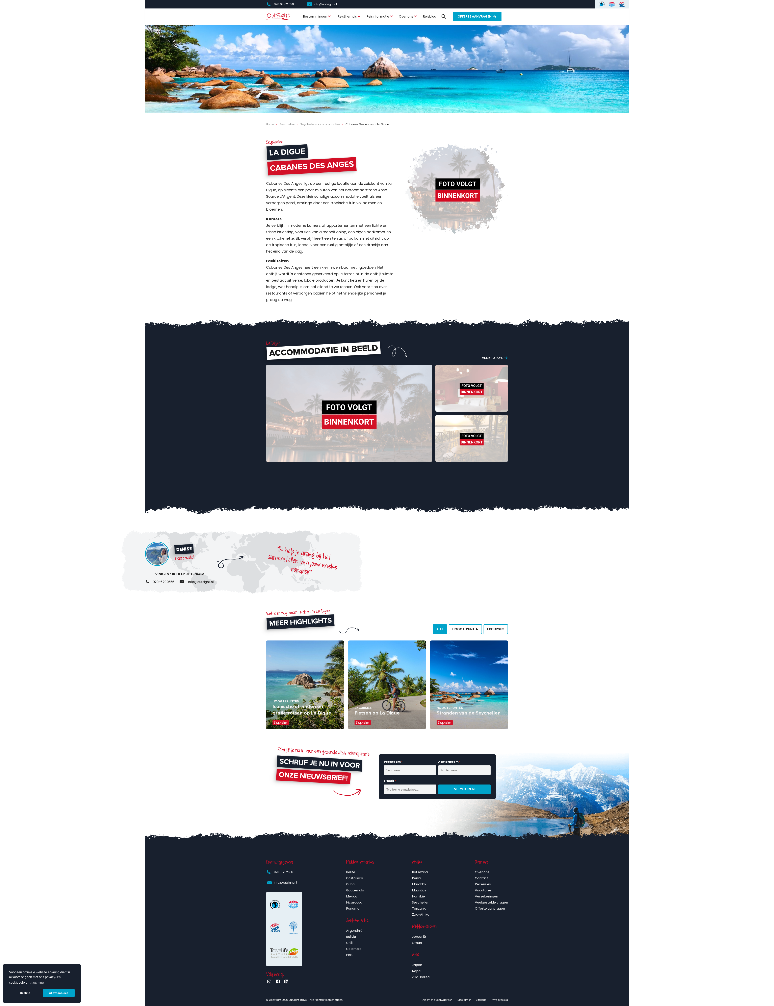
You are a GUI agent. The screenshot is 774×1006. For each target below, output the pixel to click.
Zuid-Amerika (357, 920)
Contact (481, 878)
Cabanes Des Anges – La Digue (367, 124)
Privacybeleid (500, 1000)
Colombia (353, 948)
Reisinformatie (377, 16)
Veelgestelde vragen (491, 902)
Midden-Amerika (360, 862)
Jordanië (419, 936)
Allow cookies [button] (58, 993)
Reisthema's (347, 16)
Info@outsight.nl (285, 883)
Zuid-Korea (421, 977)
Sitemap (481, 1000)
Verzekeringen (486, 896)
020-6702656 (283, 872)
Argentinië (354, 930)
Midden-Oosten (424, 926)
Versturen (464, 789)
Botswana (420, 872)
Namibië (418, 896)
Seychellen (287, 124)
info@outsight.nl (325, 4)
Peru (349, 955)
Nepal (416, 971)
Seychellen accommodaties (320, 124)
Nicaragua (354, 902)
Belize (350, 872)
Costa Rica (354, 878)
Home (270, 124)
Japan (417, 965)
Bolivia (351, 936)
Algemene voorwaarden (437, 1000)
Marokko (419, 884)
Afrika (417, 862)
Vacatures (483, 890)
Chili (349, 942)
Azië (415, 955)
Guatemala (355, 890)
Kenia (416, 878)
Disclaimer (464, 1000)
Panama (352, 908)
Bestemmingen (315, 16)
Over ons (406, 16)
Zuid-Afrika (420, 914)
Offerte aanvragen (474, 16)
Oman (417, 942)
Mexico (351, 896)
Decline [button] (25, 993)
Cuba (350, 884)
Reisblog (429, 16)
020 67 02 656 (284, 4)
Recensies (483, 884)
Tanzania (419, 908)
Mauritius (419, 890)
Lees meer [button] (37, 982)
